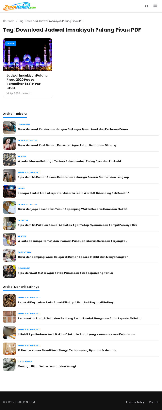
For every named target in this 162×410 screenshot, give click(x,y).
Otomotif (24, 124)
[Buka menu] (155, 6)
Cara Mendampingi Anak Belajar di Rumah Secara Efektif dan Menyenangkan (73, 257)
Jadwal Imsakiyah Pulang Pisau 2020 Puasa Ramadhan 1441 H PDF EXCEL (27, 81)
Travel (22, 156)
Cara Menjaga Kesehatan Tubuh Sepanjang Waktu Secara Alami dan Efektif (72, 209)
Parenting (24, 252)
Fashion (23, 220)
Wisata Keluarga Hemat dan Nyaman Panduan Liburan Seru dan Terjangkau (72, 241)
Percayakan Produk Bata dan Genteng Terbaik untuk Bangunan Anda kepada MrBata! (79, 318)
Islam (11, 43)
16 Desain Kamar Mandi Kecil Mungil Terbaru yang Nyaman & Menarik (67, 350)
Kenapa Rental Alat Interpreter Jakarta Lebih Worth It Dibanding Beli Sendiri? (73, 193)
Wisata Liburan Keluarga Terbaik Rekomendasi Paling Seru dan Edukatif (69, 161)
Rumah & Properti (29, 172)
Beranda (8, 21)
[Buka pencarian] (146, 6)
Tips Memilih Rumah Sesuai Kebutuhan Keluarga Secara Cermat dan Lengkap (73, 177)
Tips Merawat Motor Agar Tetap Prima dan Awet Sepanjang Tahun (65, 273)
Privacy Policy (135, 402)
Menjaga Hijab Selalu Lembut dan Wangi (47, 366)
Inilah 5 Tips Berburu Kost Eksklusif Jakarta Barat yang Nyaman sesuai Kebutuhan (76, 334)
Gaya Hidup (25, 361)
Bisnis (21, 188)
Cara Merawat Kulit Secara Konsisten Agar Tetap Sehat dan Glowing (67, 145)
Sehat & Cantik (27, 140)
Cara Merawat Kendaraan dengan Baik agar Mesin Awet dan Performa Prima (73, 129)
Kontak (154, 402)
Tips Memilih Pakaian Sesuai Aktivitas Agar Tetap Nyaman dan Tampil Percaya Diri (77, 225)
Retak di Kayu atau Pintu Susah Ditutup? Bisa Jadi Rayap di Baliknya (67, 302)
